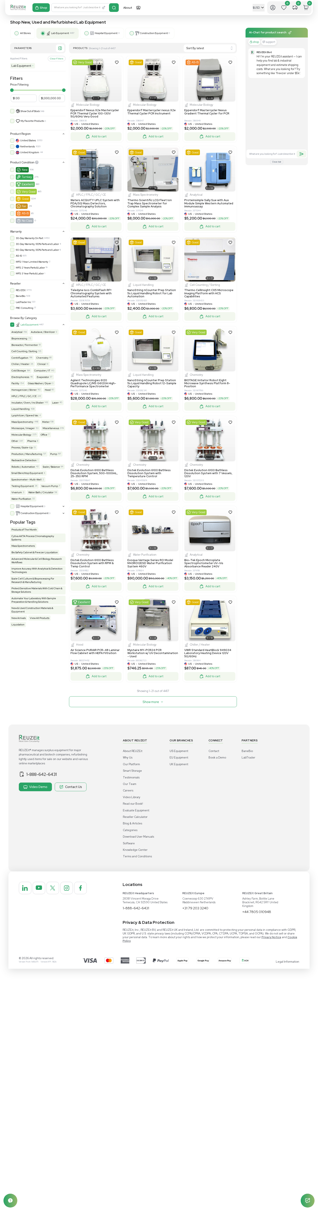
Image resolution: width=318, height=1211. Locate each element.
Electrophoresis (20, 377)
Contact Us (73, 787)
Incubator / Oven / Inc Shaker (27, 402)
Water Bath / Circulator (40, 492)
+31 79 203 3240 (195, 908)
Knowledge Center (135, 850)
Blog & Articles (132, 823)
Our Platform (131, 764)
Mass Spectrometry (22, 421)
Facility (15, 383)
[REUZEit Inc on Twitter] (53, 888)
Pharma (31, 441)
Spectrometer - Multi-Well (26, 479)
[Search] (114, 7)
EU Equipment (179, 757)
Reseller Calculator (135, 817)
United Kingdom (29, 152)
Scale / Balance (51, 466)
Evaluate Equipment (136, 810)
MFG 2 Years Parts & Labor (30, 267)
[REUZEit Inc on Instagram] (66, 888)
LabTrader (248, 757)
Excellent (28, 184)
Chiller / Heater (20, 364)
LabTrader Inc (23, 302)
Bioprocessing (19, 338)
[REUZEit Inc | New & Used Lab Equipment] (18, 7)
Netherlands (27, 146)
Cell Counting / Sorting (24, 351)
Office (44, 434)
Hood (48, 389)
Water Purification (21, 498)
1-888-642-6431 (41, 774)
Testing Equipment (22, 486)
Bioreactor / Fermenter (24, 345)
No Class (27, 221)
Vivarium (16, 492)
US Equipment (179, 751)
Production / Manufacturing (26, 454)
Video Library (131, 797)
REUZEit (21, 290)
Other (14, 441)
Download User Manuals (138, 836)
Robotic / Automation (23, 466)
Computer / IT (42, 370)
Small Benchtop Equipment (27, 473)
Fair (24, 206)
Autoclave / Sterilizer (43, 332)
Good (25, 199)
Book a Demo (217, 757)
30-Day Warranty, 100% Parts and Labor (37, 244)
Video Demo (38, 787)
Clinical (41, 364)
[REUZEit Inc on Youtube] (39, 888)
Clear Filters (56, 58)
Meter (46, 421)
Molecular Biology (21, 434)
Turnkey (27, 177)
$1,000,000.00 (51, 98)
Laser (55, 402)
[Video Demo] (138, 7)
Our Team (129, 784)
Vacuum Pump (49, 486)
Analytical (16, 332)
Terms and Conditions (137, 856)
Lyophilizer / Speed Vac (24, 415)
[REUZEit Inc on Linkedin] (25, 888)
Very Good (28, 192)
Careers (128, 790)
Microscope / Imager (23, 428)
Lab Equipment (22, 66)
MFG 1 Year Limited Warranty (32, 261)
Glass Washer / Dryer (39, 383)
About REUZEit (132, 751)
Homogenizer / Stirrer (24, 389)
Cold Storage (18, 370)
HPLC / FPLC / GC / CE (24, 396)
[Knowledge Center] (10, 1201)
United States (28, 140)
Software (129, 843)
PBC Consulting (24, 307)
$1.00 (16, 98)
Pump (53, 454)
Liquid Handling (20, 408)
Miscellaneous (51, 428)
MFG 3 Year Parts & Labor (30, 273)
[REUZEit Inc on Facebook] (80, 888)
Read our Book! (133, 804)
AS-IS (25, 213)
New (24, 170)
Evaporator (43, 377)
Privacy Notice (271, 937)
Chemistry (42, 357)
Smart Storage (132, 771)
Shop (43, 8)
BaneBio (20, 296)
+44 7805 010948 (256, 912)
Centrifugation (19, 357)
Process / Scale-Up (22, 447)
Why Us (127, 757)
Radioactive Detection (24, 460)
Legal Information (287, 962)
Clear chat (276, 161)
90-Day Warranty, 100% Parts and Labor (37, 249)
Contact (214, 751)
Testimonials (131, 777)
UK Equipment (179, 764)
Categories (130, 830)
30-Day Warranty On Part (29, 238)
